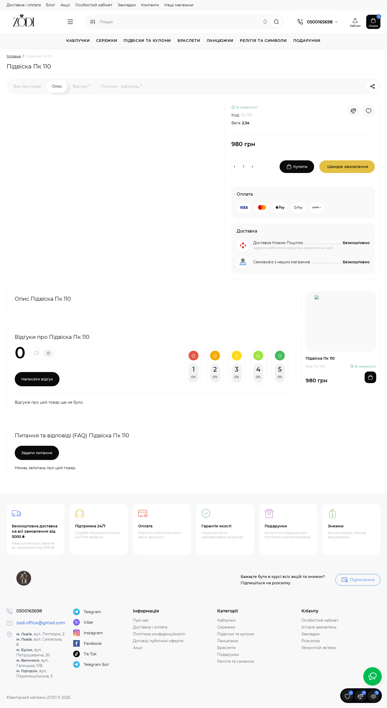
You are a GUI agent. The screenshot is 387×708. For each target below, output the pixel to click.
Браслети (226, 647)
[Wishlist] (368, 111)
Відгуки (81, 86)
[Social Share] (372, 86)
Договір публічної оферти (158, 640)
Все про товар (27, 86)
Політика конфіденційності (159, 634)
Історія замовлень (318, 627)
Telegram (92, 612)
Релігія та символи (235, 661)
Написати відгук (37, 379)
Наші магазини (179, 5)
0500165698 (320, 21)
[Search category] (92, 22)
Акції (65, 5)
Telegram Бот (96, 664)
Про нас (141, 620)
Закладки (127, 5)
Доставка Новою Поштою (278, 242)
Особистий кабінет (93, 5)
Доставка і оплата (24, 5)
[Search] (265, 22)
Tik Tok (90, 654)
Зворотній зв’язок (318, 647)
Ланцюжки (227, 640)
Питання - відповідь (121, 86)
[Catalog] (70, 22)
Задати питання (36, 452)
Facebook (93, 643)
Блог (50, 5)
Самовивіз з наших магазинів (281, 262)
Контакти (150, 5)
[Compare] (353, 111)
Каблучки (226, 620)
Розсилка (310, 640)
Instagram (93, 633)
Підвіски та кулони (235, 634)
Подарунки (228, 654)
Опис (57, 86)
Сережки (226, 627)
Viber (88, 622)
